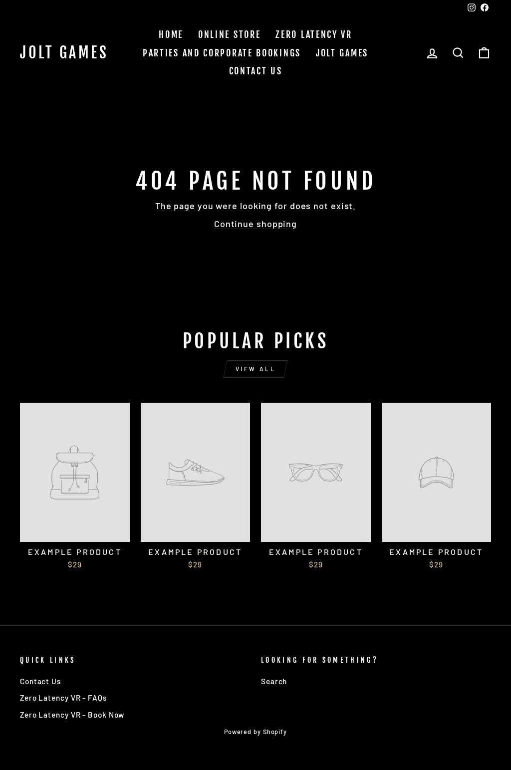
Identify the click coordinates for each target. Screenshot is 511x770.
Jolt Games (64, 53)
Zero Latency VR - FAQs (63, 697)
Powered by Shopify (255, 732)
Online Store (229, 34)
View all (256, 368)
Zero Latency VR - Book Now (72, 714)
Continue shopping (255, 223)
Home (171, 34)
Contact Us (255, 70)
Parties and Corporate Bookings (222, 52)
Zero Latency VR (313, 34)
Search (274, 681)
